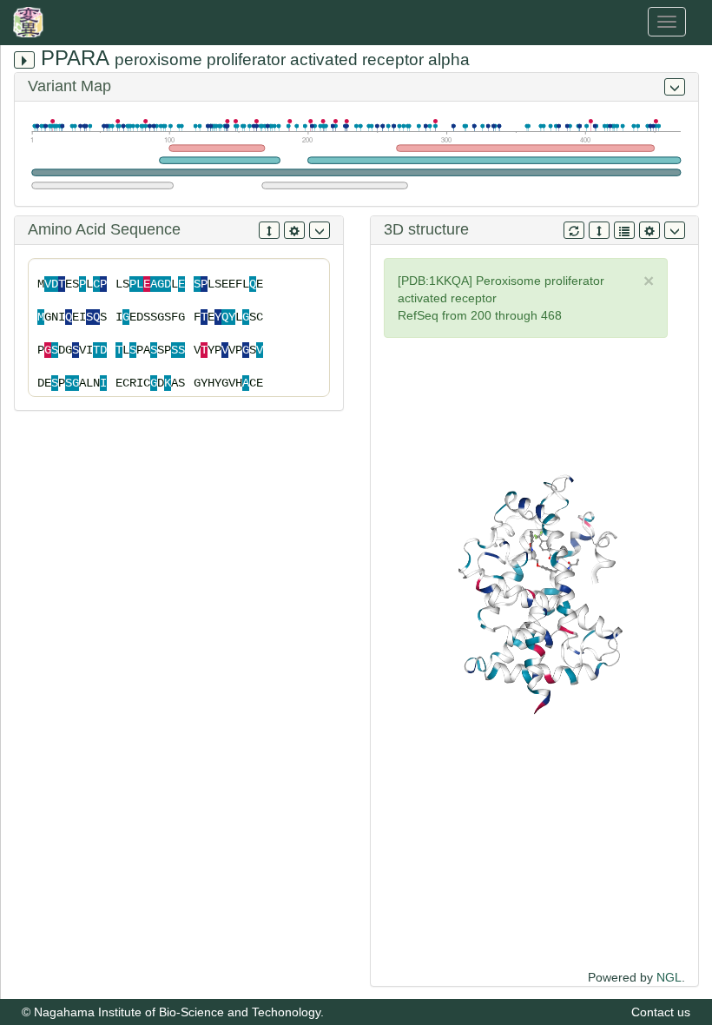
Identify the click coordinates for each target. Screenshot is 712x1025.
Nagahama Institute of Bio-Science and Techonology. (179, 1012)
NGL (669, 977)
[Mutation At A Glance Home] (32, 21)
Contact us (660, 1012)
